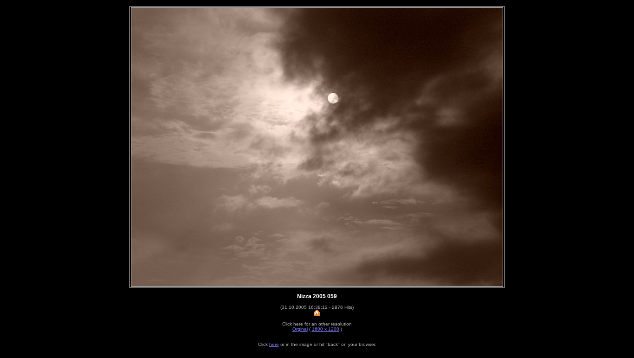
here (274, 344)
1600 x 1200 (325, 329)
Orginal (300, 329)
